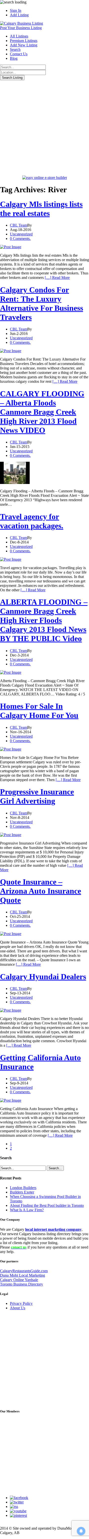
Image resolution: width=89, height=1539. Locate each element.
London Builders (23, 1188)
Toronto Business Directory (21, 1284)
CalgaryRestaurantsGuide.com (24, 1271)
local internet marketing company (53, 1229)
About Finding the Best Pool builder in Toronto (47, 1205)
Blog (14, 58)
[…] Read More (57, 277)
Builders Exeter (22, 1192)
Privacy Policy (21, 1303)
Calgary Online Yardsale (19, 1280)
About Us (17, 1308)
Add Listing (19, 15)
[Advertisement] (44, 127)
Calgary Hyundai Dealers (43, 976)
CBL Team (18, 225)
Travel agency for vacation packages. (31, 521)
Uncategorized (21, 234)
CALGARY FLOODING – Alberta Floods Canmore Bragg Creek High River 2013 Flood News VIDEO (42, 412)
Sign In (15, 10)
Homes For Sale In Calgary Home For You (39, 711)
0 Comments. (20, 238)
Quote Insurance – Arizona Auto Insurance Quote (40, 890)
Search (15, 49)
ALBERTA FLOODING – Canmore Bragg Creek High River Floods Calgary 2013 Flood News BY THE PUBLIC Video (44, 620)
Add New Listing (23, 45)
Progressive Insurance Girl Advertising (37, 796)
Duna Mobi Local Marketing (22, 1275)
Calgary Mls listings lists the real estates (41, 209)
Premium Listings (23, 40)
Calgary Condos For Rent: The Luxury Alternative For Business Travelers (41, 303)
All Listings (19, 36)
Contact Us (18, 54)
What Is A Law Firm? (27, 1210)
